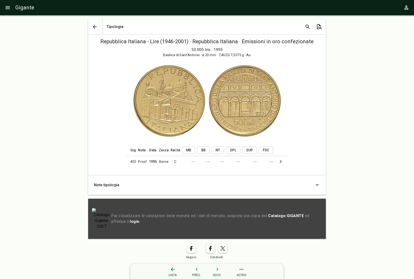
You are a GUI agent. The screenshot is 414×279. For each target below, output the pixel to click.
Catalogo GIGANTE (286, 215)
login (134, 221)
